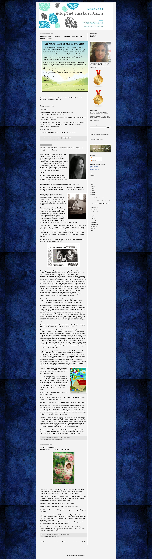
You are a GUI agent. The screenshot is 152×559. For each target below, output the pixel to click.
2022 (92, 179)
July (93, 214)
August (93, 213)
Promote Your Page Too (94, 169)
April (93, 220)
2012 (92, 230)
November (94, 207)
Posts (93, 157)
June (93, 216)
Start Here (54, 29)
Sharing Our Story (51, 439)
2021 (92, 180)
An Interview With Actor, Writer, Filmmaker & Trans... (101, 201)
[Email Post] (61, 137)
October (94, 209)
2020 (92, 182)
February (94, 224)
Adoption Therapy (45, 392)
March (93, 222)
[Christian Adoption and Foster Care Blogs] (98, 87)
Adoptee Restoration (94, 166)
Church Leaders (81, 29)
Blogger (83, 555)
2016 (92, 190)
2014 (92, 194)
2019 (92, 184)
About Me (47, 29)
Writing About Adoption (55, 536)
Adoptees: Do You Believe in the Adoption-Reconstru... (100, 198)
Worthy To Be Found (47, 536)
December (94, 196)
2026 (92, 175)
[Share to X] (67, 138)
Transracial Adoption (58, 439)
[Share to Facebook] (68, 138)
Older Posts (84, 541)
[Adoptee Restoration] (90, 168)
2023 (92, 177)
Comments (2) (56, 437)
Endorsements (71, 29)
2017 (92, 188)
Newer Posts (43, 541)
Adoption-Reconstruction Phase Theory (50, 139)
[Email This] (64, 138)
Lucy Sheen (46, 439)
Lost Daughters (91, 29)
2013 (92, 228)
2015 (92, 192)
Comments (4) (56, 534)
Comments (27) (56, 137)
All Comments (94, 160)
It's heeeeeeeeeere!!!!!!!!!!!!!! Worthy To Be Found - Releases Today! (55, 448)
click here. (75, 506)
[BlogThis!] (65, 138)
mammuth (75, 555)
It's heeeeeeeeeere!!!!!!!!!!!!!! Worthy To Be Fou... (100, 204)
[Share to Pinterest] (70, 138)
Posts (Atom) (47, 544)
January (94, 226)
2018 (92, 186)
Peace (58, 139)
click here (73, 503)
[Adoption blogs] (98, 106)
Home (41, 29)
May (93, 218)
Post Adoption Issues (63, 139)
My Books (99, 29)
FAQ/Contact (62, 29)
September (94, 211)
